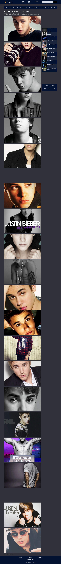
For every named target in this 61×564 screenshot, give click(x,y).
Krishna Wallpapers (30, 559)
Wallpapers (5, 13)
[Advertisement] (22, 175)
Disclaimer (37, 1)
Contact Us (40, 557)
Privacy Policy (30, 557)
